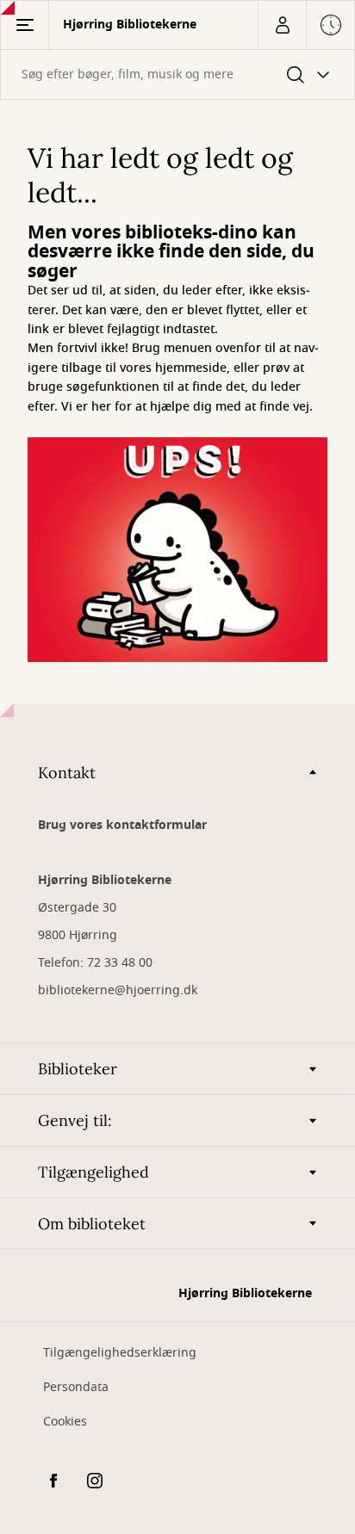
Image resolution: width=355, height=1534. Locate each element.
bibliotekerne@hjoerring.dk (117, 990)
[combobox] (177, 74)
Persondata (76, 1387)
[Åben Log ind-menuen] (282, 25)
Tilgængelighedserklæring (119, 1353)
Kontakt (67, 772)
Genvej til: (75, 1120)
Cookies (65, 1422)
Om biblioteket (92, 1224)
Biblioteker (77, 1069)
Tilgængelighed (93, 1172)
